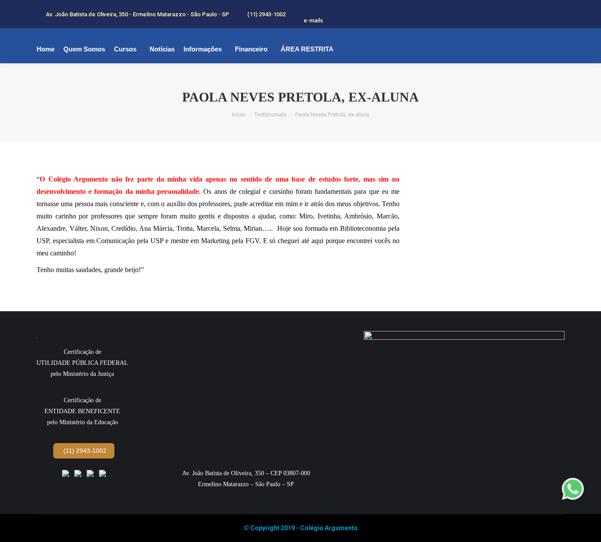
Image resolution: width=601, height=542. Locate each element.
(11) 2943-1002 (84, 450)
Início (239, 114)
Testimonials (270, 114)
